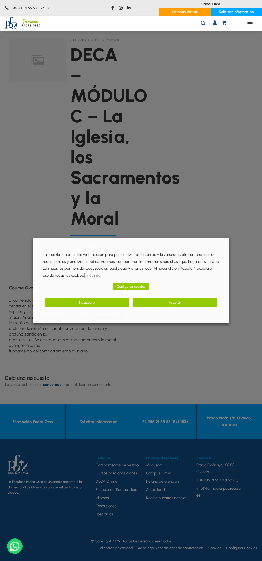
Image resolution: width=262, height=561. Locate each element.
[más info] (93, 275)
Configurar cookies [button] (131, 287)
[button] (203, 23)
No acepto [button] (87, 303)
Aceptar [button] (175, 303)
